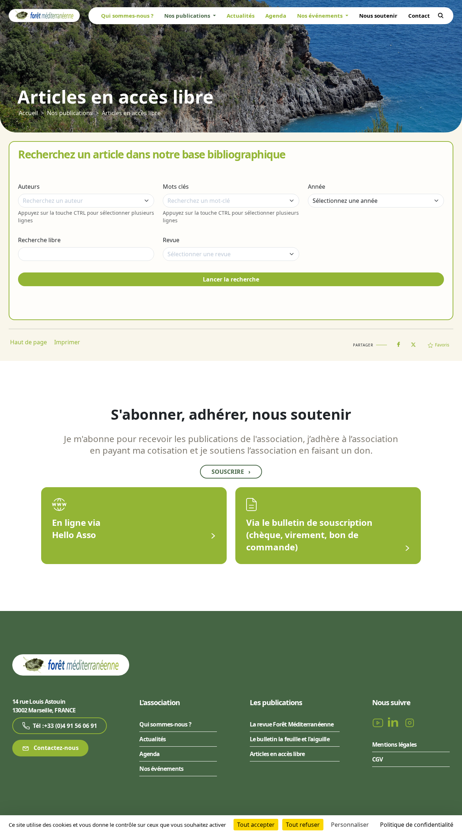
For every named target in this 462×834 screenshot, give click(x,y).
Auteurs (29, 187)
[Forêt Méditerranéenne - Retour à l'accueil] (44, 15)
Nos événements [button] (320, 15)
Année (316, 187)
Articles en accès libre (131, 113)
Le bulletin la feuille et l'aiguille (290, 739)
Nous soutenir (378, 15)
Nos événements (161, 769)
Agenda (275, 15)
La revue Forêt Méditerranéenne (292, 724)
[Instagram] (409, 722)
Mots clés (176, 187)
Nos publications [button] (188, 15)
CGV (377, 759)
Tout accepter (256, 825)
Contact (419, 15)
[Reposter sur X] (413, 342)
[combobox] (86, 200)
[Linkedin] (394, 722)
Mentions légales (394, 744)
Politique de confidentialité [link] (416, 825)
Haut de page (28, 342)
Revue (171, 240)
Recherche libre (39, 240)
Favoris (442, 345)
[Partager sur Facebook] (398, 343)
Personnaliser (350, 825)
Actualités (240, 15)
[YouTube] (378, 722)
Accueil (28, 113)
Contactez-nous (55, 748)
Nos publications (70, 113)
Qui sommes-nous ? (127, 15)
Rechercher (440, 15)
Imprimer (67, 342)
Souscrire (231, 472)
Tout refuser (303, 825)
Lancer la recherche (231, 279)
